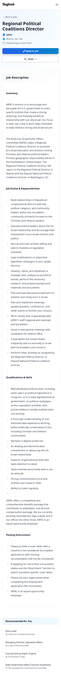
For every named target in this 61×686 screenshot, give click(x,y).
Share (31, 59)
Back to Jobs (11, 17)
